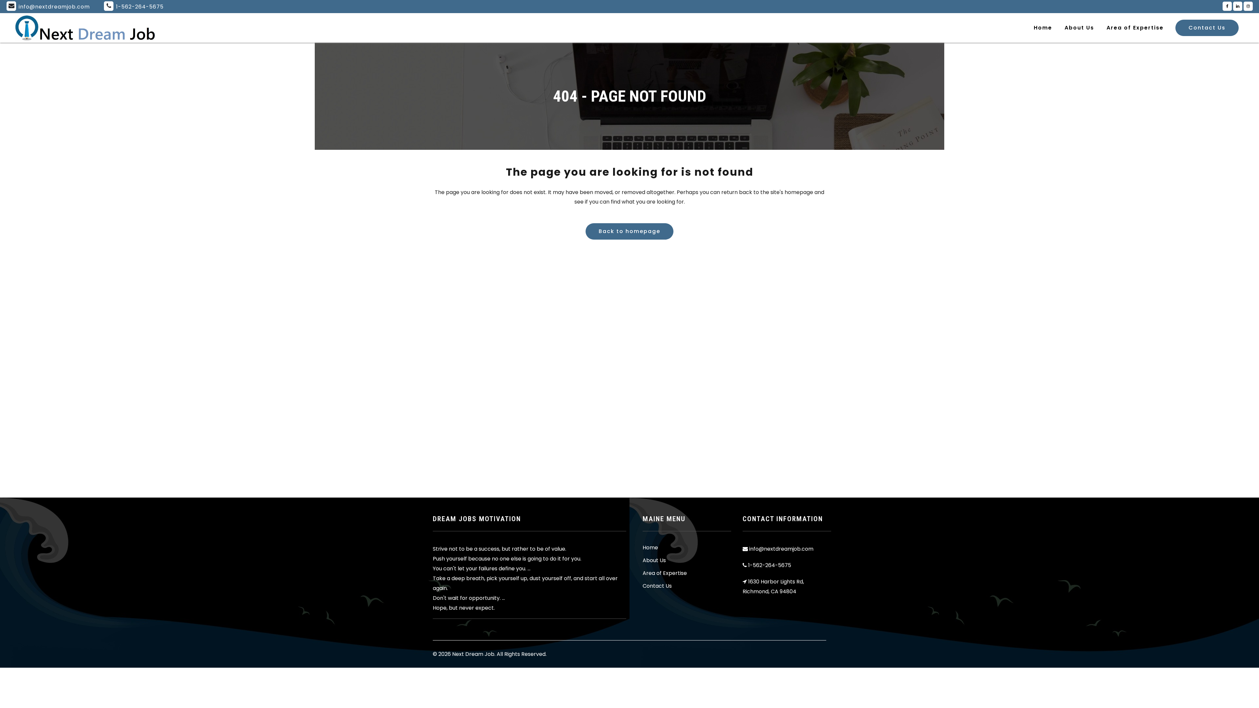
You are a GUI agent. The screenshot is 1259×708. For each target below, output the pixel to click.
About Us (654, 560)
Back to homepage (629, 231)
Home (650, 547)
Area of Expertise (665, 573)
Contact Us (1207, 27)
